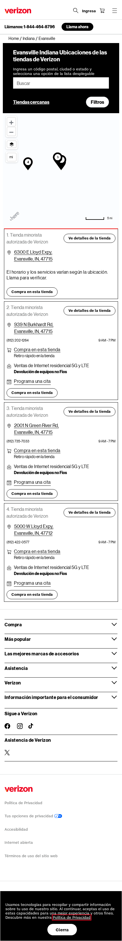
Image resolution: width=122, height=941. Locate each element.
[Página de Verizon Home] (18, 10)
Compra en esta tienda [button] (32, 292)
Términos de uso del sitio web (31, 856)
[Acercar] (11, 121)
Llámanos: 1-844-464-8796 (30, 27)
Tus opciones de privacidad (29, 816)
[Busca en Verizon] (76, 10)
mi (11, 157)
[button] (37, 349)
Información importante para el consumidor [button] (51, 697)
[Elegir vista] (11, 144)
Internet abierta (19, 842)
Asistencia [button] (16, 668)
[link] (16, 38)
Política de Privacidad (23, 803)
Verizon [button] (13, 682)
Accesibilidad (16, 829)
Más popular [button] (18, 639)
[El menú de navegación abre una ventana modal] (114, 10)
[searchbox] (61, 83)
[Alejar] (11, 131)
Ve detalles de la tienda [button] (89, 238)
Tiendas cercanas (31, 102)
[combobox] (61, 83)
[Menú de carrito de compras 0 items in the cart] (102, 10)
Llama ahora (77, 26)
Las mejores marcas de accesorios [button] (42, 653)
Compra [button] (13, 624)
